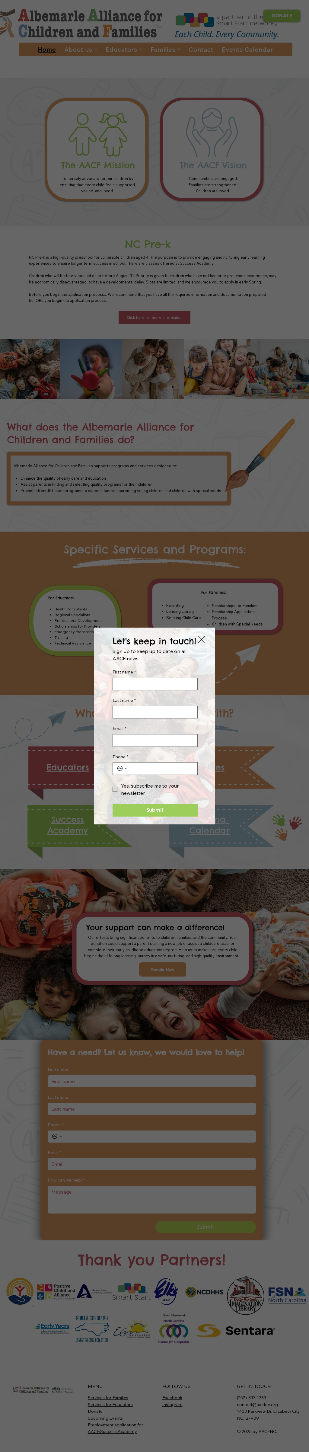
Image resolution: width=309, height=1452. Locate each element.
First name (124, 672)
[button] (201, 639)
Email (119, 728)
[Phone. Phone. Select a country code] (122, 768)
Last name (124, 700)
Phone (120, 757)
